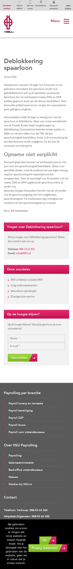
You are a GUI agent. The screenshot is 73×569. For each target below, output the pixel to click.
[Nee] (68, 544)
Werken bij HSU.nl (20, 484)
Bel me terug (30, 6)
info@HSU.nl (23, 253)
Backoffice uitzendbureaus (26, 470)
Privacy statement (44, 548)
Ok (44, 540)
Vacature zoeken (7, 6)
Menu (55, 21)
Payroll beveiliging (21, 410)
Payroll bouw (17, 425)
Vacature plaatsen (54, 6)
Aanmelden (19, 357)
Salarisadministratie (21, 462)
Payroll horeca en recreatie (26, 403)
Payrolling (15, 455)
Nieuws (13, 477)
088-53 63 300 (26, 249)
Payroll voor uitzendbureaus (27, 432)
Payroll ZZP (16, 417)
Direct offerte (20, 6)
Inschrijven (40, 5)
